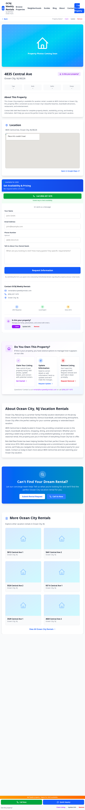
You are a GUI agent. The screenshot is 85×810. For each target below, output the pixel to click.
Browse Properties (20, 8)
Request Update (45, 384)
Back (6, 19)
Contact (70, 8)
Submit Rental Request (32, 496)
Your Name (8, 211)
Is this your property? (70, 74)
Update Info (72, 807)
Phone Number (10, 232)
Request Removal (67, 381)
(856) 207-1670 (13, 294)
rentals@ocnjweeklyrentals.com (19, 291)
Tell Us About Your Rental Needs (16, 246)
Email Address (9, 222)
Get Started (20, 381)
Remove (79, 19)
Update (73, 19)
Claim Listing (60, 807)
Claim (66, 19)
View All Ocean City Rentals (41, 629)
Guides (47, 8)
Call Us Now (58, 496)
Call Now (23, 802)
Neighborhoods (34, 8)
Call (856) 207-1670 (44, 196)
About (62, 8)
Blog (55, 8)
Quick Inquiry (65, 802)
